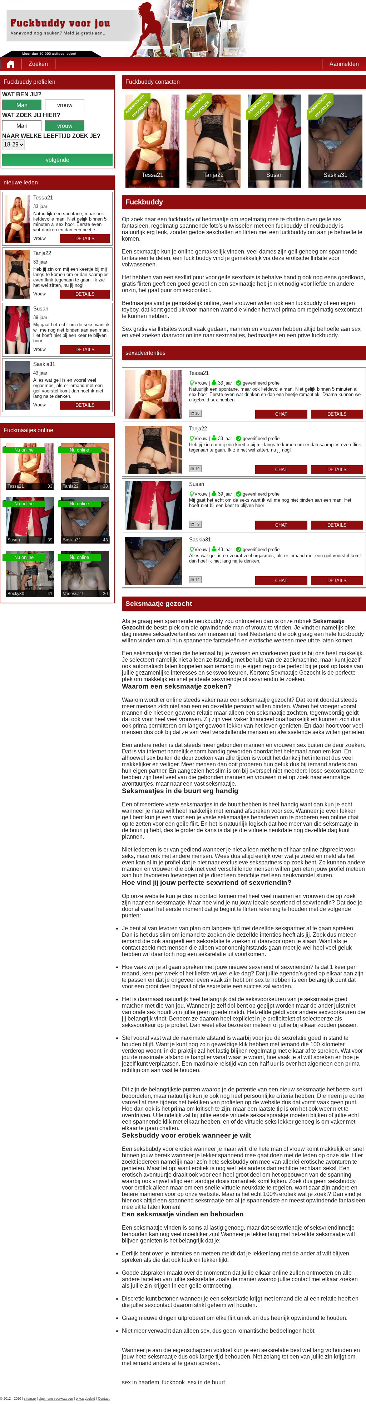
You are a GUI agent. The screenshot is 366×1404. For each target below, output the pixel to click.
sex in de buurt (206, 1382)
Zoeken (38, 64)
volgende (57, 160)
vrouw (65, 105)
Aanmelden (344, 64)
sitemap (30, 1398)
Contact (104, 1398)
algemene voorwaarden (56, 1398)
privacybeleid (85, 1398)
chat (281, 414)
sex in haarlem (140, 1382)
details (85, 238)
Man (22, 105)
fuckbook (173, 1382)
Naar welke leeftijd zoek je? (51, 136)
